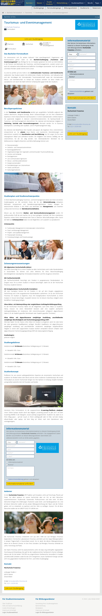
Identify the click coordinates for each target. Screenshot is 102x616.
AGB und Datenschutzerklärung (12, 606)
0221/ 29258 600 (12, 583)
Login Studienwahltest (10, 612)
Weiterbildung (62, 3)
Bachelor (29, 3)
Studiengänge (39, 8)
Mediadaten (39, 608)
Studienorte (84, 8)
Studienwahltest (77, 3)
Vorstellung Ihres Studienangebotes (47, 603)
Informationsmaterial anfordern (77, 131)
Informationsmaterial (15, 462)
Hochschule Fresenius (12, 27)
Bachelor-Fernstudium (14, 13)
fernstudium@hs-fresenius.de (18, 581)
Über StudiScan (7, 603)
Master (39, 3)
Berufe (90, 3)
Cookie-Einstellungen (9, 608)
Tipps (97, 3)
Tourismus (28, 13)
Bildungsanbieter (70, 8)
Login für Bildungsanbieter (45, 612)
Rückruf (10, 465)
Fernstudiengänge (54, 8)
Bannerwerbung (40, 606)
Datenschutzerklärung (15, 479)
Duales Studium (49, 3)
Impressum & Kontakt (9, 610)
